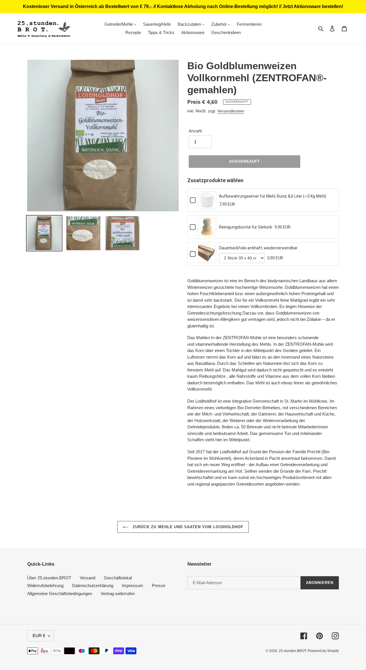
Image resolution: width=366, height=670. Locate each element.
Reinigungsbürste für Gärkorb (245, 227)
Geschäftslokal (118, 577)
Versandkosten (230, 111)
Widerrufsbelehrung (45, 585)
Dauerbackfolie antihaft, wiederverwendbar (258, 248)
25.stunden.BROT (293, 651)
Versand (87, 577)
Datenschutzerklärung (92, 585)
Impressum (132, 585)
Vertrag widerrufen (118, 593)
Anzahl (195, 130)
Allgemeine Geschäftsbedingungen (59, 593)
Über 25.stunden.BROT (49, 577)
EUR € (39, 635)
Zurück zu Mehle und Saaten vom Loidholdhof (187, 527)
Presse (158, 585)
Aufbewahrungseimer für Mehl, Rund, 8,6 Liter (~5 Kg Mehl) (272, 196)
